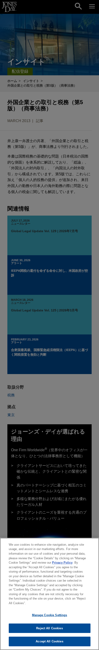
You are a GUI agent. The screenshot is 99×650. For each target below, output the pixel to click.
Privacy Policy (62, 562)
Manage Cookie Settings (49, 615)
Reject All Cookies (49, 628)
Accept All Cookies (49, 641)
